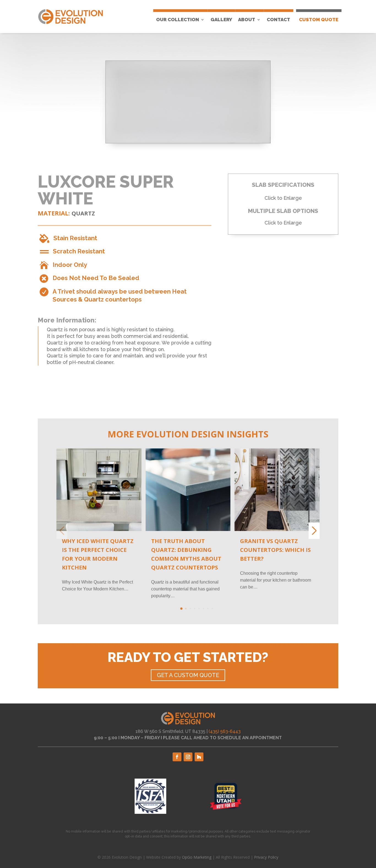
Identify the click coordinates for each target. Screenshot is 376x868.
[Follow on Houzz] (199, 756)
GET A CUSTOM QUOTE (188, 675)
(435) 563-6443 (225, 731)
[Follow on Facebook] (177, 756)
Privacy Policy (266, 857)
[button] (181, 608)
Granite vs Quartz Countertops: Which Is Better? (275, 549)
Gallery (221, 19)
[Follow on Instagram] (188, 756)
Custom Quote (318, 19)
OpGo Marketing (196, 857)
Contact (278, 19)
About (246, 19)
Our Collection (177, 19)
